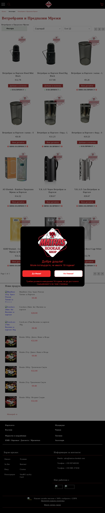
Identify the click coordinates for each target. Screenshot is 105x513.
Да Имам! (36, 273)
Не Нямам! (68, 273)
